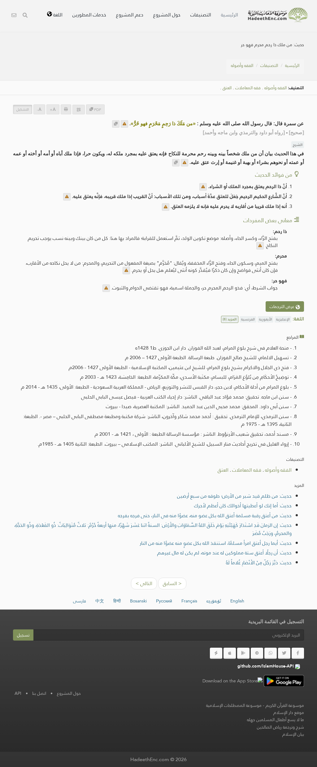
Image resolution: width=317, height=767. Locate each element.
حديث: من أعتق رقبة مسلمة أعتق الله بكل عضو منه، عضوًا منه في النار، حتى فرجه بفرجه (205, 515)
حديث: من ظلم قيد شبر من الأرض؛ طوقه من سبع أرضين (234, 495)
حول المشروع (166, 14)
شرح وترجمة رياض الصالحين (280, 727)
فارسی (79, 601)
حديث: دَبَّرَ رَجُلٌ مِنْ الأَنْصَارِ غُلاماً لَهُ (259, 562)
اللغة (57, 14)
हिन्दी (117, 601)
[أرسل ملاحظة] (124, 124)
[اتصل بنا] (14, 16)
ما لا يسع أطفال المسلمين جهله (275, 720)
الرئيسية (229, 14)
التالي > (144, 583)
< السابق (172, 583)
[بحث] (25, 16)
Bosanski (138, 601)
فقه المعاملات (248, 88)
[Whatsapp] (270, 653)
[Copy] (115, 124)
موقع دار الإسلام (288, 712)
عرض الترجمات (283, 306)
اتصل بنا (39, 693)
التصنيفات (200, 14)
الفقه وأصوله (242, 65)
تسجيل (23, 635)
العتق (227, 88)
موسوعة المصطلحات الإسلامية (234, 705)
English (237, 601)
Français (189, 601)
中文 (99, 601)
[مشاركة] (78, 109)
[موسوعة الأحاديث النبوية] (278, 15)
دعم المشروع (129, 14)
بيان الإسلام (293, 734)
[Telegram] (257, 653)
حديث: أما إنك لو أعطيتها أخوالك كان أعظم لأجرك (243, 505)
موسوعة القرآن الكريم (285, 705)
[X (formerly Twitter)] (284, 653)
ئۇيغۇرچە (213, 601)
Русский (164, 601)
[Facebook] (298, 653)
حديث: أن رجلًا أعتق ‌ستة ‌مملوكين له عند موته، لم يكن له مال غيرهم (224, 552)
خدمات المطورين (89, 14)
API (18, 693)
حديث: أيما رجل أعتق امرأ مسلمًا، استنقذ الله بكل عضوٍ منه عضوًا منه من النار (216, 543)
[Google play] (243, 653)
